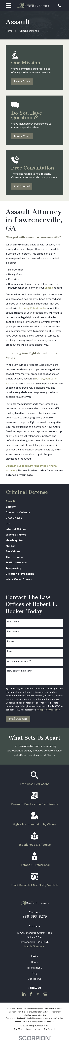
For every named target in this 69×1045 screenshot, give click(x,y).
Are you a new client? (19, 661)
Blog (34, 973)
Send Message (18, 718)
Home (34, 962)
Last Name (13, 631)
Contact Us (34, 978)
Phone (10, 641)
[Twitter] (38, 994)
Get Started (22, 186)
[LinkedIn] (23, 994)
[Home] (33, 5)
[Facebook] (31, 994)
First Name (13, 621)
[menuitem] (34, 501)
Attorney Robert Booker (33, 308)
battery (39, 378)
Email (10, 651)
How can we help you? (19, 670)
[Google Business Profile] (45, 994)
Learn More (22, 81)
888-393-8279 (34, 916)
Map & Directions (34, 946)
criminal (49, 287)
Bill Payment (34, 967)
